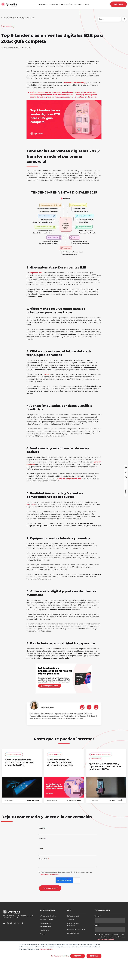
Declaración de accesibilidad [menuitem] (76, 929)
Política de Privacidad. (106, 939)
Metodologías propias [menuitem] (46, 919)
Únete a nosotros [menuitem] (45, 927)
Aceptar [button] (77, 956)
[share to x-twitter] (126, 477)
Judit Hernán (117, 800)
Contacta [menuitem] (43, 934)
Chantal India (33, 800)
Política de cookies (73, 933)
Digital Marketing (55, 754)
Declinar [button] (94, 956)
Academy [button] (78, 4)
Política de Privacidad (49, 874)
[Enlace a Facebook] (15, 923)
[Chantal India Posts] (96, 707)
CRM (47, 374)
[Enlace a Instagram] (8, 923)
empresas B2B (36, 273)
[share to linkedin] (126, 467)
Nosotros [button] (42, 4)
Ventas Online (8, 26)
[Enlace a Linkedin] (11, 923)
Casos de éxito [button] (67, 4)
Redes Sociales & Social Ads (101, 754)
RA (28, 504)
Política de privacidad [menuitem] (73, 916)
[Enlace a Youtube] (4, 923)
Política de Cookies (46, 949)
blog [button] (87, 4)
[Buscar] (124, 19)
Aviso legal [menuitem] (70, 919)
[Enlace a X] (19, 923)
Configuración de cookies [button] (60, 956)
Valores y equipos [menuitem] (45, 923)
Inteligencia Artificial (14, 754)
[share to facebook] (126, 472)
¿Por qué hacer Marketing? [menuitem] (48, 916)
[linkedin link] (82, 707)
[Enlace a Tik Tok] (22, 923)
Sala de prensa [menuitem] (44, 930)
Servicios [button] (54, 4)
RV (33, 504)
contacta (118, 4)
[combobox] (109, 19)
